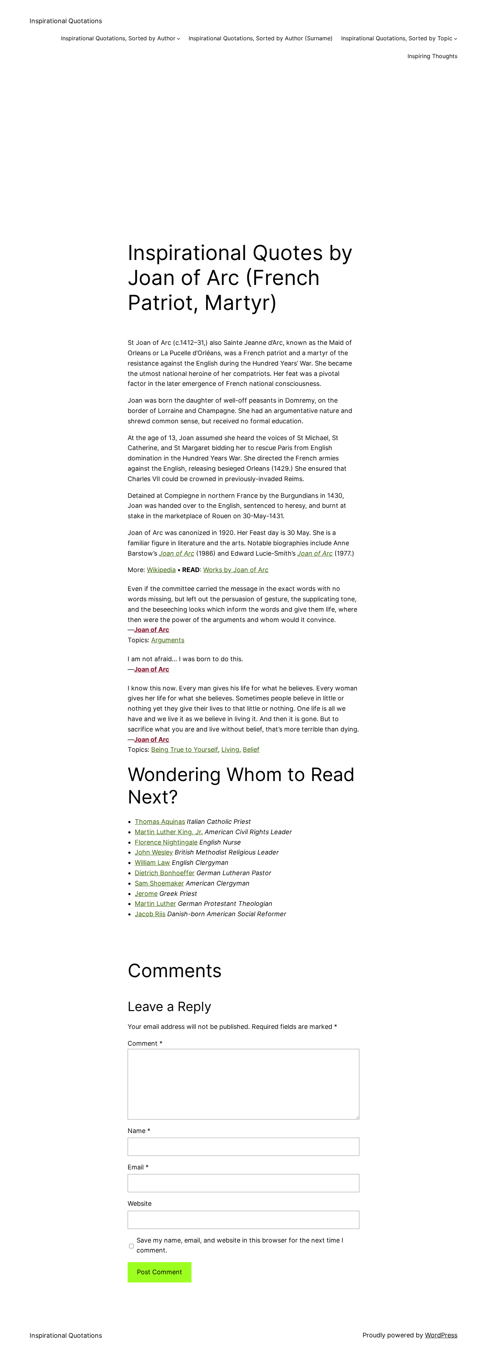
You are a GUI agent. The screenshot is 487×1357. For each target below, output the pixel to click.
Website (140, 1203)
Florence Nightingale (166, 842)
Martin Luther (155, 903)
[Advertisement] (243, 145)
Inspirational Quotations (66, 21)
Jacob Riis (150, 914)
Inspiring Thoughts (432, 56)
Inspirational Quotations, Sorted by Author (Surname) (261, 38)
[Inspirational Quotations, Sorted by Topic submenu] (455, 38)
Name (139, 1130)
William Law (152, 862)
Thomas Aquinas (160, 821)
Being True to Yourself (184, 749)
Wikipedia (161, 569)
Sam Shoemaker (159, 883)
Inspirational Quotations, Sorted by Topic (396, 38)
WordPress (441, 1335)
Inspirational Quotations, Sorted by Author (118, 38)
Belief (251, 749)
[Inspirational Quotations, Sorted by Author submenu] (178, 38)
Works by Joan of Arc (235, 569)
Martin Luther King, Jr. (169, 832)
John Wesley (154, 852)
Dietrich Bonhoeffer (165, 873)
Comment (145, 1043)
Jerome (146, 893)
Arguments (167, 640)
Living (230, 749)
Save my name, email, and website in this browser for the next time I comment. (240, 1245)
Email (138, 1167)
